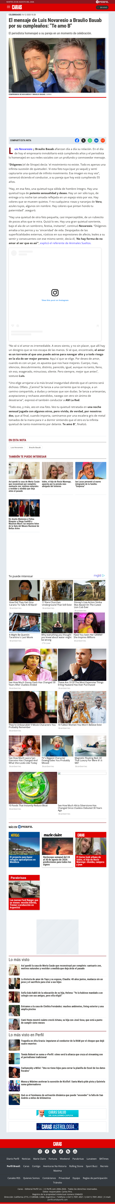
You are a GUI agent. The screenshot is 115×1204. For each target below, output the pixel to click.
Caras (26, 1166)
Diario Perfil (13, 1158)
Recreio (104, 1166)
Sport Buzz (91, 1166)
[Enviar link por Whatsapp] (90, 140)
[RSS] (68, 1151)
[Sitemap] (75, 1151)
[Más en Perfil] (25, 827)
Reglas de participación (95, 1178)
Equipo (76, 1178)
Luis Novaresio (17, 447)
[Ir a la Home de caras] (17, 8)
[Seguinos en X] (54, 1151)
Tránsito (57, 1182)
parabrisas (24, 878)
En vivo (103, 7)
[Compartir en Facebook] (77, 140)
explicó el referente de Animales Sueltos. (66, 243)
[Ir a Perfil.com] (102, 2)
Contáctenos (49, 1178)
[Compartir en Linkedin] (96, 140)
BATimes (104, 1158)
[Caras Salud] (57, 1116)
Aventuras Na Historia (54, 1166)
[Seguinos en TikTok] (61, 1151)
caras (90, 835)
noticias (24, 835)
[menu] (8, 7)
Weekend (65, 1158)
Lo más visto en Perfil (26, 1034)
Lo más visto (19, 959)
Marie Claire (39, 1158)
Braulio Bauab (35, 447)
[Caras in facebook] (47, 1151)
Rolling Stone (76, 1166)
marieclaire (57, 835)
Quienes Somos (31, 1178)
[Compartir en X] (83, 140)
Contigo (36, 1166)
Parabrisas (78, 1158)
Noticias (26, 1158)
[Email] (103, 140)
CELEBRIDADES (15, 14)
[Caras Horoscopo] (57, 1129)
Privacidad (64, 1178)
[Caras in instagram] (40, 1151)
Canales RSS (14, 1178)
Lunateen (92, 1158)
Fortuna (53, 1158)
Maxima (57, 1170)
